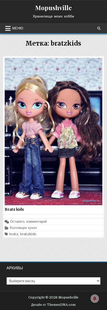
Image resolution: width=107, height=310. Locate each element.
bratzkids (28, 234)
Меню (17, 28)
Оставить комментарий (28, 221)
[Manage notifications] (95, 298)
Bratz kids (14, 209)
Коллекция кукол (23, 228)
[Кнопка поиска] (99, 28)
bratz (13, 234)
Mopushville (53, 7)
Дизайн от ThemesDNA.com (53, 305)
